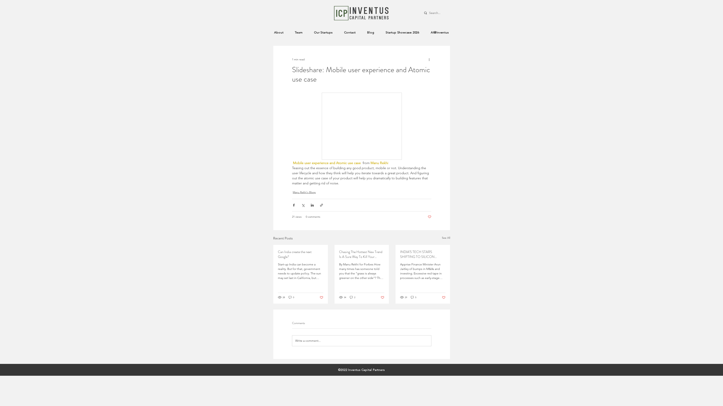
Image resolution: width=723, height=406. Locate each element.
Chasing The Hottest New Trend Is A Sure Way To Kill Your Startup (360, 254)
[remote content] (362, 127)
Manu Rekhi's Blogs (304, 192)
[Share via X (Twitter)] (303, 205)
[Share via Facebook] (294, 205)
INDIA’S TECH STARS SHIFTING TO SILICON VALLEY (417, 254)
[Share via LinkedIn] (312, 205)
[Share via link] (321, 205)
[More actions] (429, 59)
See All (446, 237)
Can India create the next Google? (295, 254)
